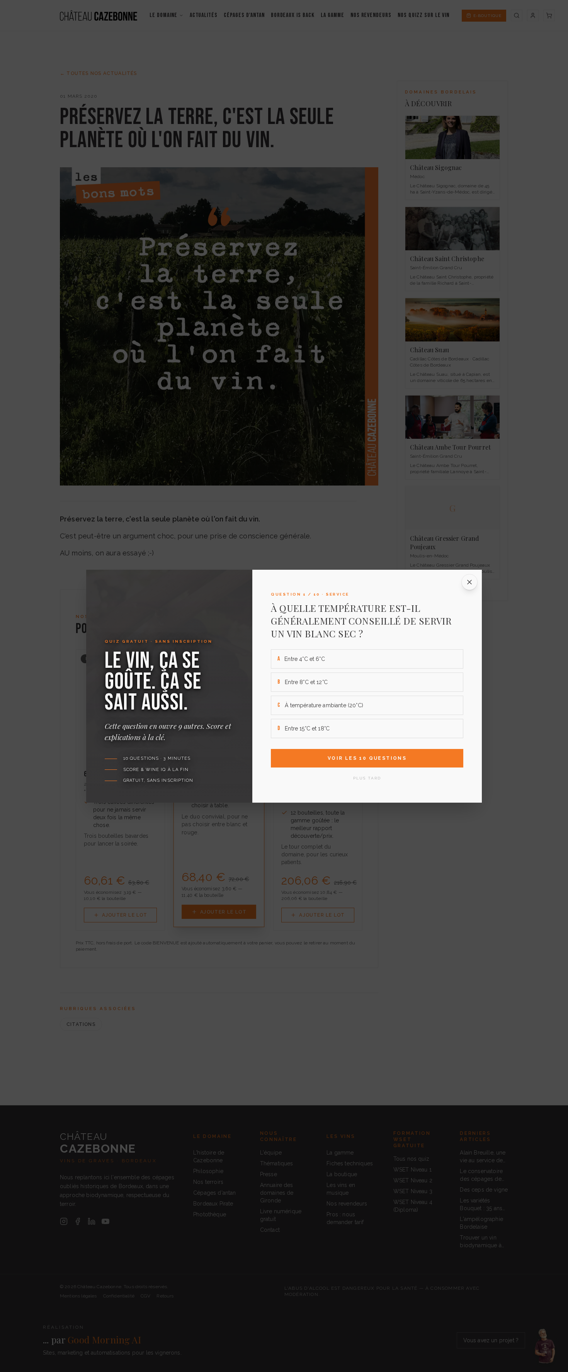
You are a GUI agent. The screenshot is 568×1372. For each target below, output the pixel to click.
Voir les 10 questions (367, 758)
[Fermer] (469, 582)
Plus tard (367, 778)
